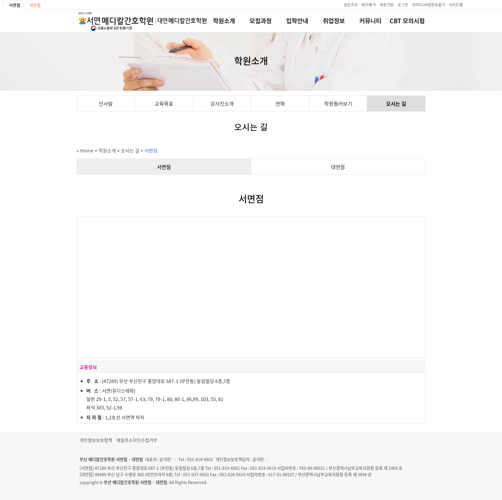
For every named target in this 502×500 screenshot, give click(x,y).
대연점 (35, 5)
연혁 (280, 103)
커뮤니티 (370, 20)
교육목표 (164, 103)
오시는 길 (396, 103)
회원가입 (387, 4)
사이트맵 (456, 4)
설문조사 (351, 4)
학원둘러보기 (338, 103)
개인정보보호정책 (96, 440)
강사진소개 (222, 103)
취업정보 (334, 20)
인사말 (106, 103)
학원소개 (224, 20)
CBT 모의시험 (407, 20)
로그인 (403, 4)
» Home (85, 150)
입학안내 (297, 20)
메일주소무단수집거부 (136, 440)
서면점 (14, 5)
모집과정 (261, 20)
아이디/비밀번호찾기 (428, 4)
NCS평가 (369, 4)
